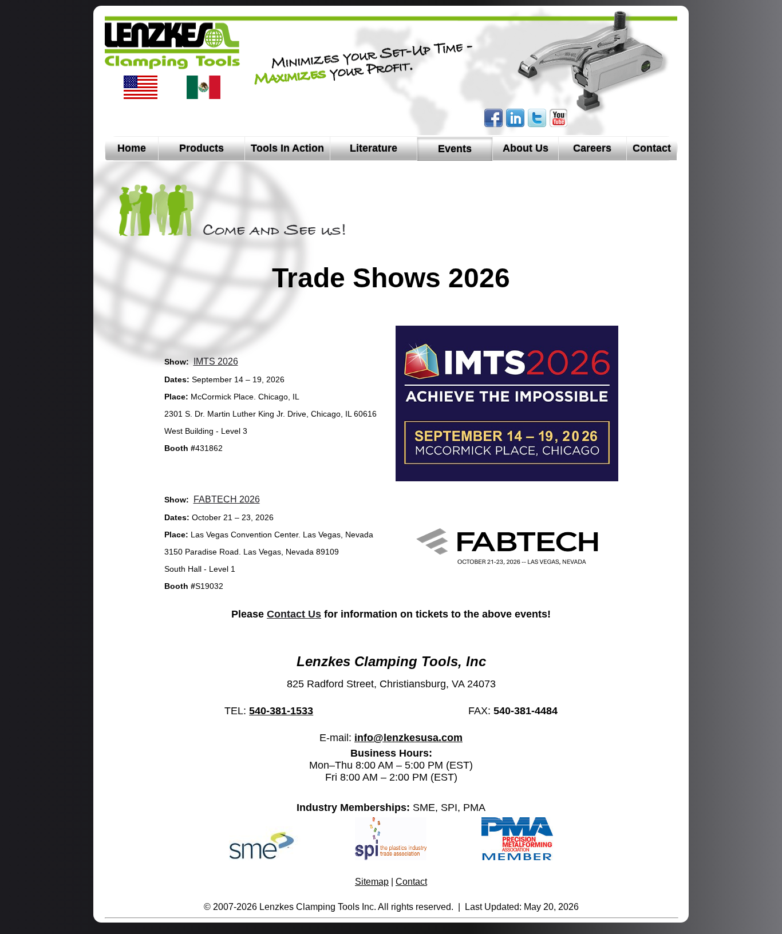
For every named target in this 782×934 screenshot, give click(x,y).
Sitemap (372, 881)
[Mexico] (203, 97)
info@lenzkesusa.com (408, 737)
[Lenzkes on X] (537, 125)
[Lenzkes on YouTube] (559, 125)
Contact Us (294, 614)
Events (455, 149)
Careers (592, 148)
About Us (525, 148)
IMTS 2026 (215, 361)
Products (201, 148)
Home (131, 148)
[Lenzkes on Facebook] (493, 125)
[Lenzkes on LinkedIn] (515, 125)
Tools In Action (287, 148)
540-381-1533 (281, 711)
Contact (652, 148)
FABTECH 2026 (226, 499)
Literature (373, 148)
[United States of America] (140, 97)
